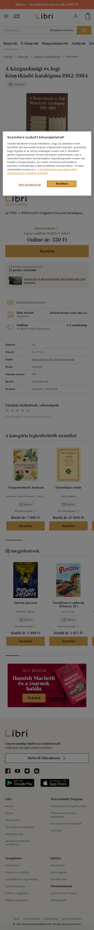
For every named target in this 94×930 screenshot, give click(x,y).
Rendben (62, 183)
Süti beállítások (30, 184)
